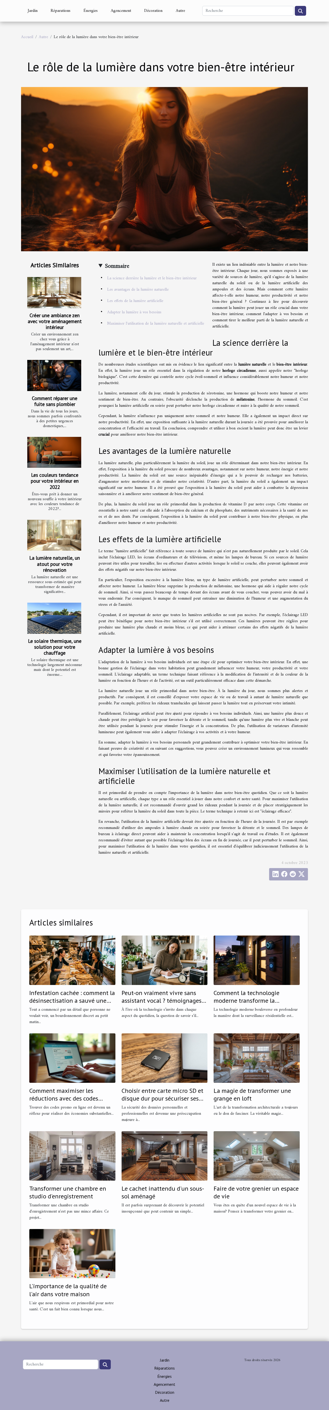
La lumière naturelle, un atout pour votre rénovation (54, 564)
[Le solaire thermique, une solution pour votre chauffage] (54, 618)
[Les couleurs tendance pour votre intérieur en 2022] (54, 452)
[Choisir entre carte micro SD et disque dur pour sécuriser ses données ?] (165, 1057)
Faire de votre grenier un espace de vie (256, 1192)
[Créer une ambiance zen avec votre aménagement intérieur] (54, 292)
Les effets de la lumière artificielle (135, 301)
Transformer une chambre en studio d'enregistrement (67, 1192)
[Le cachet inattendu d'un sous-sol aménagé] (165, 1155)
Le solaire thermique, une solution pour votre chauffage (54, 647)
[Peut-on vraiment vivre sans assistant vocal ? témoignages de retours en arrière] (165, 960)
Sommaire (117, 266)
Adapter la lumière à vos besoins (134, 312)
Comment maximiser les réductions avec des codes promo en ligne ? (63, 1098)
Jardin (33, 10)
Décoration (153, 10)
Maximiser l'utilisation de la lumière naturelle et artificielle (155, 323)
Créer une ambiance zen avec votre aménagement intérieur (55, 321)
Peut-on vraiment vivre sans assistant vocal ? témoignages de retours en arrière (162, 1001)
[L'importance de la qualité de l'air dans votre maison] (72, 1253)
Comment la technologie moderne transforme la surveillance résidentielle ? (249, 1001)
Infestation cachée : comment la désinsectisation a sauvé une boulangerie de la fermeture (72, 1001)
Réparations (60, 10)
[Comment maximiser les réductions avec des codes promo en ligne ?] (72, 1057)
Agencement (121, 10)
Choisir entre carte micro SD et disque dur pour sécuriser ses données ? (162, 1098)
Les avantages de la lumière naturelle (138, 289)
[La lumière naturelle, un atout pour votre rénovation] (54, 535)
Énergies (91, 10)
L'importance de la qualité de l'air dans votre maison (68, 1290)
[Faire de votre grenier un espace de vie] (257, 1155)
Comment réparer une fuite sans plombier (54, 401)
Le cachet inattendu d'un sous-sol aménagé (163, 1192)
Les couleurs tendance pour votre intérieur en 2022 (55, 481)
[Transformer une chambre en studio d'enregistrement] (72, 1155)
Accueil (27, 37)
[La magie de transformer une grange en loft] (257, 1057)
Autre (180, 10)
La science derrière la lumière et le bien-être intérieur (152, 278)
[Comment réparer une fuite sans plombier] (54, 375)
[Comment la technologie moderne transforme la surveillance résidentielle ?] (257, 960)
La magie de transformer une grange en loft (252, 1094)
